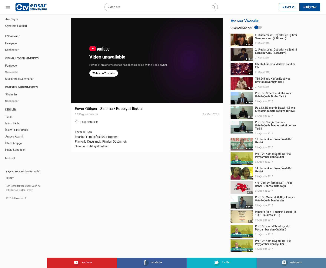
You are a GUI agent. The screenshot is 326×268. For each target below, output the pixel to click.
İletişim (10, 177)
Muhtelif (10, 158)
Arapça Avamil (14, 136)
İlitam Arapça (13, 143)
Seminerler (11, 50)
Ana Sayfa (11, 19)
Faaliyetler (11, 43)
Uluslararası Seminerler (19, 79)
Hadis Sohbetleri (15, 149)
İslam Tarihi (12, 123)
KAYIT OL (289, 7)
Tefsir (8, 116)
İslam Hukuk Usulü (16, 130)
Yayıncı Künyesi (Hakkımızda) (23, 171)
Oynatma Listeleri (16, 26)
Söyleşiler (11, 94)
